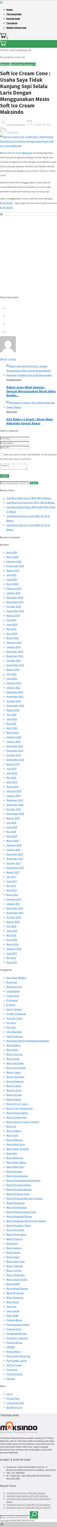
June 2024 (11, 624)
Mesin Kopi (12, 1135)
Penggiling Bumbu (16, 1333)
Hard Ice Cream (14, 1018)
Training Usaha (14, 1374)
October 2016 (13, 917)
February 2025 (13, 588)
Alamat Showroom (16, 27)
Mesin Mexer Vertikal (17, 1148)
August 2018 (12, 818)
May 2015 (11, 957)
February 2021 (13, 683)
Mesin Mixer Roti (15, 1166)
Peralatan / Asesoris (17, 1338)
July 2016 (11, 926)
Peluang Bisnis (14, 1320)
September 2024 (15, 611)
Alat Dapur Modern (16, 977)
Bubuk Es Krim (14, 986)
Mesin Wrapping (15, 1293)
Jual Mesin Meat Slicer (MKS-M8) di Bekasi (28, 498)
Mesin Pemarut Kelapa (18, 1184)
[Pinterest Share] (9, 323)
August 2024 (12, 615)
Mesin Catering (14, 1054)
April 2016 (11, 939)
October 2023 (13, 660)
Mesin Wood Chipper (17, 1288)
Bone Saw (11, 982)
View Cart (5, 64)
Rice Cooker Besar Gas (18, 1356)
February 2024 (13, 642)
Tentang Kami (14, 14)
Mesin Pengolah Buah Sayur (21, 1211)
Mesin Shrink (13, 1252)
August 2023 (12, 669)
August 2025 (12, 570)
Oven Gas (11, 1306)
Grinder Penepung (16, 1013)
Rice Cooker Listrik (16, 1360)
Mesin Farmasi (14, 1094)
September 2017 (15, 867)
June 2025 (11, 579)
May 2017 (11, 885)
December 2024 (14, 597)
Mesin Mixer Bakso (16, 1162)
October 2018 (13, 809)
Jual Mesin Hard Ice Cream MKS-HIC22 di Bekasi (28, 1507)
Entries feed (12, 1398)
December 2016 (14, 908)
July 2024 (11, 620)
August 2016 (12, 921)
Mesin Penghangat (16, 1207)
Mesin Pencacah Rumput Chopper (24, 1198)
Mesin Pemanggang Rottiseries (23, 1180)
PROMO (10, 1347)
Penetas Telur (14, 1329)
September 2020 (15, 705)
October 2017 (13, 863)
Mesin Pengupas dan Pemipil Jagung (26, 1221)
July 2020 (11, 714)
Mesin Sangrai (13, 1248)
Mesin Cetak (12, 1058)
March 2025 (12, 584)
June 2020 (11, 719)
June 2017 (11, 881)
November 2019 (14, 750)
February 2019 (13, 791)
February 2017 (13, 899)
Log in (9, 1393)
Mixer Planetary (14, 1297)
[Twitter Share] (9, 316)
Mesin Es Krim (14, 1090)
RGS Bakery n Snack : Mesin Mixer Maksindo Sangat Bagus (29, 421)
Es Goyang (12, 1000)
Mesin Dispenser (15, 1081)
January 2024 (13, 647)
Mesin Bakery (13, 1045)
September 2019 (15, 759)
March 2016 (12, 944)
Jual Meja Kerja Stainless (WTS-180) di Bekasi (30, 502)
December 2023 (14, 651)
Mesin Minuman (14, 1157)
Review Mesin (13, 1351)
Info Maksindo (14, 1031)
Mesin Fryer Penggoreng (19, 1108)
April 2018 (11, 836)
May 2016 (11, 935)
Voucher (10, 1378)
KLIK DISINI (6, 203)
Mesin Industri (14, 1130)
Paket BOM (12, 1315)
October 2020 (13, 701)
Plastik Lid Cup (14, 1342)
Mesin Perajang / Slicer (18, 1225)
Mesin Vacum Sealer (17, 1279)
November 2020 (14, 696)
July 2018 (11, 822)
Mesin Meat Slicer (15, 1144)
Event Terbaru (14, 1009)
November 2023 (14, 656)
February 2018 (13, 845)
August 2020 (12, 710)
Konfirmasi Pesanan (22, 64)
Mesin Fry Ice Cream (17, 1103)
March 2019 (12, 786)
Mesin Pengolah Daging (19, 1216)
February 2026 (13, 561)
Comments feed (15, 1402)
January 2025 (13, 593)
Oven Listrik (12, 1311)
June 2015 (11, 953)
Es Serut (10, 1004)
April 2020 (11, 728)
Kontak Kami (13, 18)
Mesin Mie (11, 1153)
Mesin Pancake (14, 1171)
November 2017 (14, 858)
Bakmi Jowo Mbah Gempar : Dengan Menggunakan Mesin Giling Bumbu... (31, 391)
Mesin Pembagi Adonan (19, 1189)
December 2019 (14, 746)
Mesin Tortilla (14, 1270)
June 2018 (11, 827)
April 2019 (11, 782)
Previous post (13, 379)
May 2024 (11, 629)
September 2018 (15, 813)
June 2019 (11, 773)
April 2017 (11, 890)
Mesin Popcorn (14, 1239)
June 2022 (11, 678)
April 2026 (11, 552)
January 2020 (13, 741)
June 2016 (11, 930)
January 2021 (13, 687)
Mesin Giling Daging (17, 1112)
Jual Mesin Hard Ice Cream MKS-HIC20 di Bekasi (28, 1504)
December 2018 (14, 800)
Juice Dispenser (14, 1036)
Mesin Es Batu (13, 1085)
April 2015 (11, 962)
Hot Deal (11, 1022)
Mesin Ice (11, 1126)
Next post (11, 411)
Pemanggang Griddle (17, 1324)
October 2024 (13, 606)
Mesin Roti (12, 1243)
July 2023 (11, 674)
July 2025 (11, 575)
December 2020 (14, 692)
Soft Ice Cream (14, 1365)
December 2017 (14, 854)
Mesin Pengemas (15, 1202)
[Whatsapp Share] (9, 331)
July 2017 (11, 876)
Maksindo (27, 152)
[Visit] (8, 351)
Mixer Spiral (12, 1302)
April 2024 (11, 633)
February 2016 (13, 948)
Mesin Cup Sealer (15, 1076)
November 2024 (14, 602)
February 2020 (13, 737)
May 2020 (11, 723)
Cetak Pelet (12, 995)
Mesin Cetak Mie (15, 1063)
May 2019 (11, 777)
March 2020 (12, 732)
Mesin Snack (12, 1257)
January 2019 (13, 795)
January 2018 (13, 849)
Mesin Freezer (13, 1099)
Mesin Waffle (13, 1284)
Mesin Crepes (13, 1072)
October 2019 (13, 755)
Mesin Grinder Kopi (16, 1117)
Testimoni (11, 23)
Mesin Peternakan (16, 1234)
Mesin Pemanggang (17, 1175)
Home (9, 9)
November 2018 (14, 804)
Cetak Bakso (13, 991)
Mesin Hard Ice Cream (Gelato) (22, 1121)
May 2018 (11, 831)
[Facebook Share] (9, 308)
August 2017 (12, 872)
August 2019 (12, 764)
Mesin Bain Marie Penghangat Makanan (27, 1040)
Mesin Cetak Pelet (16, 1067)
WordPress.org (14, 1407)
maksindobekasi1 (16, 124)
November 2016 (14, 912)
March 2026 (12, 556)
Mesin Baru (12, 1049)
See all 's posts (8, 359)
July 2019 (11, 768)
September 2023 (15, 665)
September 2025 (15, 565)
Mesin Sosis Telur (15, 1261)
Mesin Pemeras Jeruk (17, 1193)
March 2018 (12, 840)
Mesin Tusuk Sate (15, 1275)
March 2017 (12, 894)
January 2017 (13, 903)
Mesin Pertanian (15, 1230)
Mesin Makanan (14, 1139)
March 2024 (12, 638)
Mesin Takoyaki (14, 1266)
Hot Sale (11, 1027)
